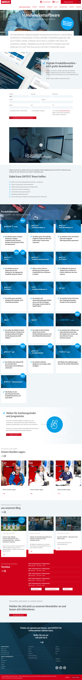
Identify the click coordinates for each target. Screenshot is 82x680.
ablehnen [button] (67, 677)
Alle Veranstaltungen (51, 589)
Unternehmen (63, 7)
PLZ (32, 105)
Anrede (11, 94)
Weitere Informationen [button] (18, 678)
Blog (55, 7)
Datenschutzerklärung (64, 110)
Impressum (30, 653)
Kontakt (71, 7)
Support (34, 7)
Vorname (33, 94)
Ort (53, 105)
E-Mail (11, 99)
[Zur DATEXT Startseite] (6, 2)
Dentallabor (57, 658)
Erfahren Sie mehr (14, 434)
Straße (10, 105)
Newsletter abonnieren (18, 615)
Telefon (44, 99)
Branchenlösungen (24, 7)
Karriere (78, 7)
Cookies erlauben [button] (75, 677)
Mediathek (42, 7)
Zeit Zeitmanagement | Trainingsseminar (39, 563)
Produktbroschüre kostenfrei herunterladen (23, 117)
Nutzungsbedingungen (32, 658)
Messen (57, 2)
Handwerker (57, 661)
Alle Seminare (35, 589)
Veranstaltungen (46, 2)
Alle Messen (67, 589)
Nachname (55, 94)
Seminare (49, 7)
